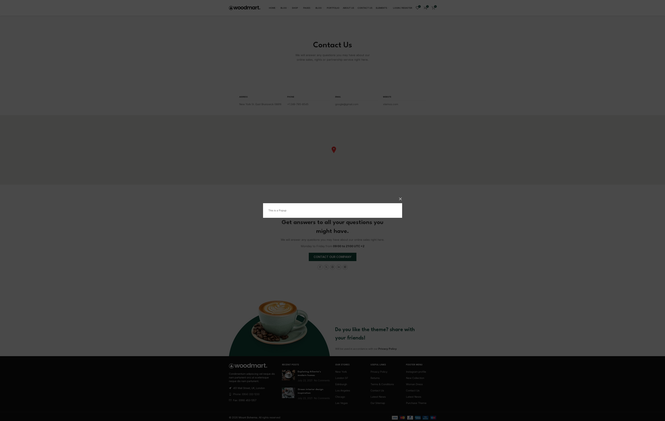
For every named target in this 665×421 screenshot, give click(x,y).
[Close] (400, 199)
